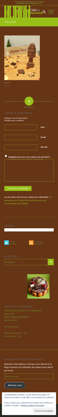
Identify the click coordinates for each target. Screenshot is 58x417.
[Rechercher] (43, 12)
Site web (44, 147)
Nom (43, 127)
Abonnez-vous (15, 385)
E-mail (44, 137)
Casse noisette (10, 21)
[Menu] (50, 12)
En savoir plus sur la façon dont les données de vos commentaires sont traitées (28, 200)
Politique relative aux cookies (32, 405)
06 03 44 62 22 (10, 320)
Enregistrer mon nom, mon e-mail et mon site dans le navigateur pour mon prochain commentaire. (29, 158)
